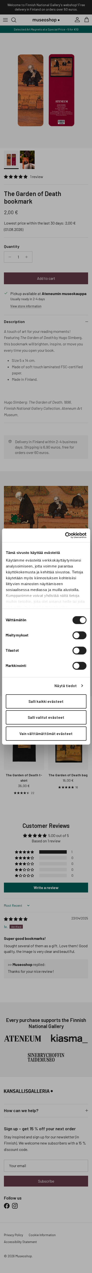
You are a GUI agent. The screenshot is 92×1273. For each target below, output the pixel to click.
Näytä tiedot (65, 685)
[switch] (79, 635)
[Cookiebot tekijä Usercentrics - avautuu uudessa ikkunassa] (65, 535)
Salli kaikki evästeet (46, 701)
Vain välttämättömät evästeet (46, 733)
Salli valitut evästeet (46, 717)
